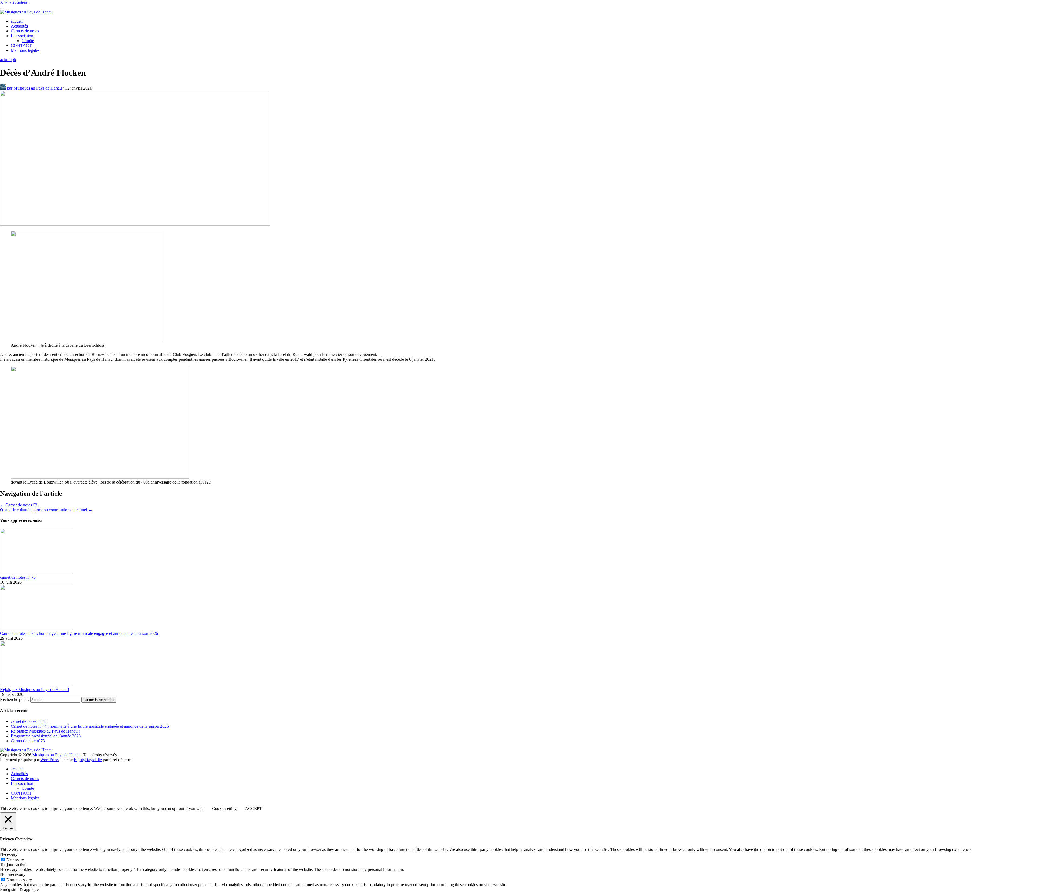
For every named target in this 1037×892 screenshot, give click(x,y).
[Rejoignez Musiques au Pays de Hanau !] (36, 684)
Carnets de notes (25, 31)
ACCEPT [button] (253, 808)
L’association (22, 35)
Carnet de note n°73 (28, 740)
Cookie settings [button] (225, 808)
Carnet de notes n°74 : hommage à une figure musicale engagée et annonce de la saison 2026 (79, 633)
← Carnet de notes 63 (18, 505)
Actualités (19, 26)
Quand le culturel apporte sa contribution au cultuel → (46, 510)
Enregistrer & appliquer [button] (20, 889)
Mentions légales (25, 50)
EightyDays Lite (88, 759)
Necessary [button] (9, 854)
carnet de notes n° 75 (18, 577)
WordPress (49, 759)
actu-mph (8, 59)
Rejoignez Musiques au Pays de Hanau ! (34, 689)
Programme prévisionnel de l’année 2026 (46, 736)
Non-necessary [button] (12, 874)
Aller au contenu (14, 2)
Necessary (15, 859)
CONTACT (21, 45)
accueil (17, 21)
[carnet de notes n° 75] (36, 572)
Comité (28, 40)
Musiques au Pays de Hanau (35, 88)
